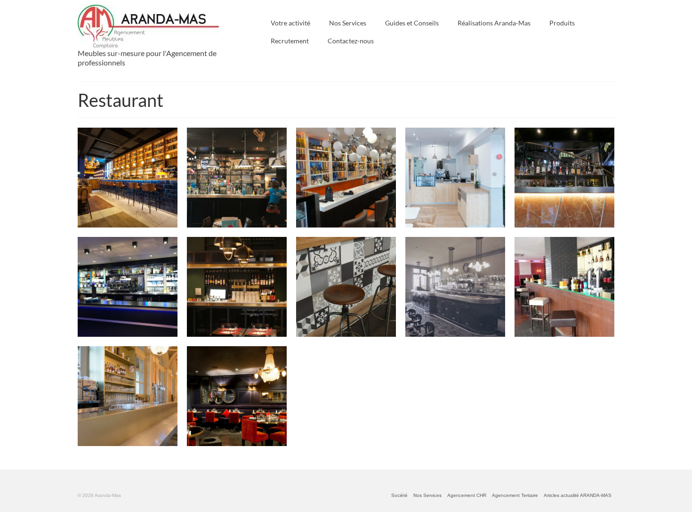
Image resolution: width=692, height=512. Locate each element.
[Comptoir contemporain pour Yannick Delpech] (346, 287)
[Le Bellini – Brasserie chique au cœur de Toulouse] (237, 287)
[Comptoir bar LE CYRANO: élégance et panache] (127, 287)
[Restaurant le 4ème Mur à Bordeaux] (127, 396)
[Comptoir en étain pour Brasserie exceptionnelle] (455, 287)
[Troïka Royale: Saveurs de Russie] (346, 178)
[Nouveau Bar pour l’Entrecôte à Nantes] (564, 178)
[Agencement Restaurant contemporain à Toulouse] (237, 396)
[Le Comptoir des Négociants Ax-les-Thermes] (237, 178)
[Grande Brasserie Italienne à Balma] (127, 178)
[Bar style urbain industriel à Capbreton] (564, 287)
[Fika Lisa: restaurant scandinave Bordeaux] (455, 178)
